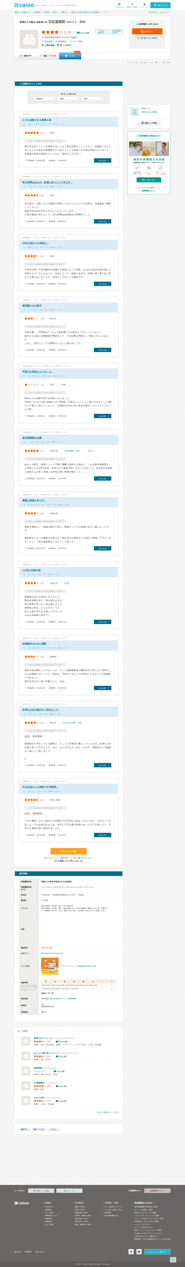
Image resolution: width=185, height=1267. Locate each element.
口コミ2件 (63, 1056)
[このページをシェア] (131, 1251)
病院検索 (37, 12)
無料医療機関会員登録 (116, 31)
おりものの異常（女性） (73, 723)
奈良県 (46, 12)
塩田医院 (38, 1068)
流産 (64, 385)
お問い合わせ (40, 1252)
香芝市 (55, 12)
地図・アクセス (39, 1129)
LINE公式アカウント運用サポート (147, 1236)
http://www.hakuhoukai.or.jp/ (52, 953)
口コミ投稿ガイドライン (114, 1207)
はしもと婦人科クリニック (46, 1053)
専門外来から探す (81, 1218)
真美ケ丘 (64, 12)
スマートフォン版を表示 (157, 1252)
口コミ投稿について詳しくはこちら (68, 861)
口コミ (53, 1129)
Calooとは (119, 7)
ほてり (92, 451)
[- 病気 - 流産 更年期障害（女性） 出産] (68, 99)
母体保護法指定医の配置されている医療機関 (58, 999)
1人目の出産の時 (31, 570)
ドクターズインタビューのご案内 (146, 1215)
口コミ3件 (63, 1086)
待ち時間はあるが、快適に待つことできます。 (47, 182)
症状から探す (80, 1210)
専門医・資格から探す (83, 1215)
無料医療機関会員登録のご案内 (146, 1207)
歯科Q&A (48, 1221)
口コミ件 (84, 33)
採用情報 (28, 1252)
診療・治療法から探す (83, 1224)
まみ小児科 (39, 1097)
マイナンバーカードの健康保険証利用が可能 (78, 966)
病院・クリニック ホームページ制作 (148, 1230)
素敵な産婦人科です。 (34, 500)
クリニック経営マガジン (143, 1227)
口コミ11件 (63, 1041)
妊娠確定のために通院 (34, 643)
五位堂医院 (42, 22)
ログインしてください (149, 112)
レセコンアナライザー (142, 1224)
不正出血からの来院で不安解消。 (40, 787)
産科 (52, 133)
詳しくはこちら (149, 180)
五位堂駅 (48, 41)
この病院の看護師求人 (102, 31)
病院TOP (24, 1129)
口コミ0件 (61, 1071)
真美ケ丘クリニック (43, 1038)
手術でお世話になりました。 (38, 371)
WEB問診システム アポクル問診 (146, 1221)
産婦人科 (54, 451)
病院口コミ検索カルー (22, 12)
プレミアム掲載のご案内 (143, 1210)
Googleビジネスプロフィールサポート (148, 1233)
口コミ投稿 (49, 1224)
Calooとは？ (49, 1207)
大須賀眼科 (39, 1083)
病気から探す (80, 1207)
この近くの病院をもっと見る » (108, 1112)
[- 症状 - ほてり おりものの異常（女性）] (92, 99)
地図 (74, 37)
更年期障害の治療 (32, 438)
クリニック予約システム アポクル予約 (148, 1218)
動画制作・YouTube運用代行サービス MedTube (152, 1239)
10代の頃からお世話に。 (35, 243)
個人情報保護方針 (111, 1215)
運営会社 (17, 1252)
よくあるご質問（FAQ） (114, 1210)
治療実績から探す (81, 1212)
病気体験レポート (51, 1215)
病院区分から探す (81, 1221)
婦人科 (53, 319)
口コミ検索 (49, 1212)
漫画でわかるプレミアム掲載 (145, 1212)
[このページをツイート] (139, 1251)
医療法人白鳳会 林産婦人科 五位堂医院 (85, 12)
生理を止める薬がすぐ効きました (40, 709)
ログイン (144, 7)
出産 (67, 583)
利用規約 (108, 1212)
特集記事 (48, 1218)
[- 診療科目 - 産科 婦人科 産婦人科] (45, 99)
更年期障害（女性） (73, 451)
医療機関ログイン (149, 191)
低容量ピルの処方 (32, 305)
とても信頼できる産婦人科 (36, 120)
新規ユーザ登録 (132, 7)
